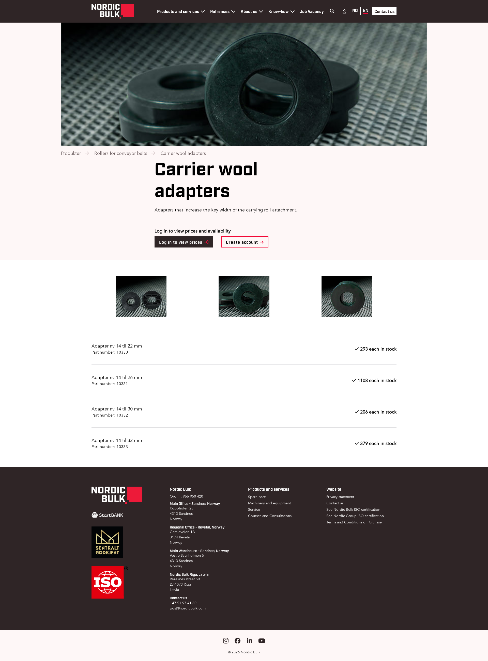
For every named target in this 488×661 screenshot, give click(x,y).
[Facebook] (238, 641)
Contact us (384, 11)
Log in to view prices (181, 241)
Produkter (71, 153)
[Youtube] (261, 641)
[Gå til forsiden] (113, 11)
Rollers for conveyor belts (120, 153)
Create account (242, 241)
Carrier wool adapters (183, 153)
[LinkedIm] (249, 641)
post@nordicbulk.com (188, 608)
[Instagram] (225, 641)
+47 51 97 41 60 (183, 603)
